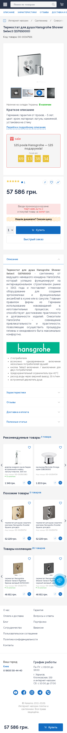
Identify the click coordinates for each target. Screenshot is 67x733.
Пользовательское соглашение (20, 633)
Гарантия (38, 610)
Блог (5, 622)
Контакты (8, 645)
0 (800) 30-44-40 (12, 670)
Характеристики (27, 12)
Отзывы (44, 12)
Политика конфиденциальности (20, 639)
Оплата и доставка (13, 616)
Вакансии (39, 627)
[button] (60, 581)
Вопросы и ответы (44, 616)
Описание (8, 12)
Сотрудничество (12, 627)
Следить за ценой (58, 182)
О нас (6, 610)
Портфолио (40, 622)
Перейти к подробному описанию (26, 127)
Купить (40, 230)
